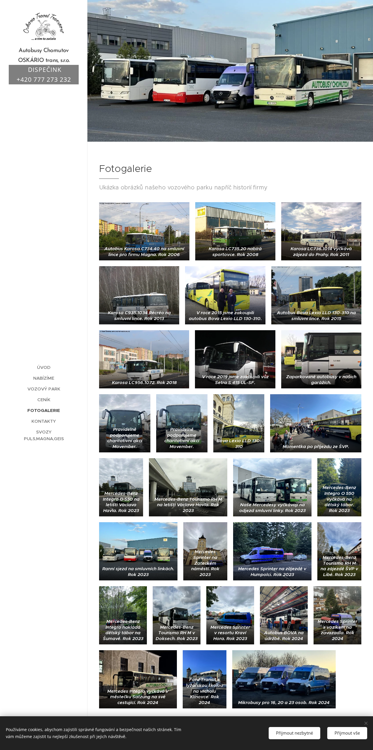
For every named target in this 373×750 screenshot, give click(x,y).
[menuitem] (44, 367)
